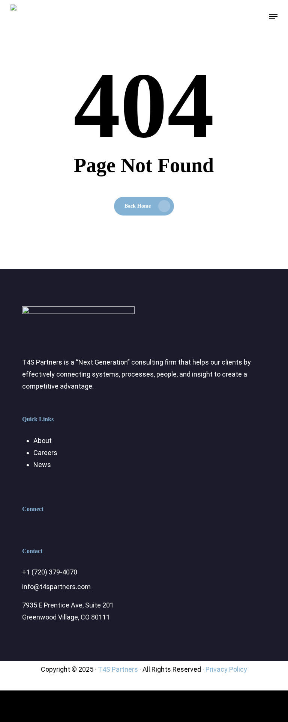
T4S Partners (118, 669)
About (42, 441)
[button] (273, 16)
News (42, 465)
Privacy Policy (226, 669)
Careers (45, 453)
